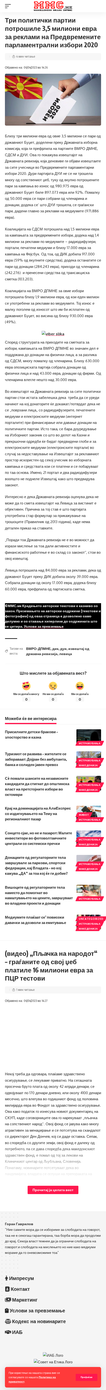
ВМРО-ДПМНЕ (38, 649)
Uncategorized (91, 918)
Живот (84, 814)
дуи (63, 649)
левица (65, 654)
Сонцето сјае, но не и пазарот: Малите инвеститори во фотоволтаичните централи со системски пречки (38, 838)
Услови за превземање (44, 626)
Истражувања (90, 743)
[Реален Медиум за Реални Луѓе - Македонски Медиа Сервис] (53, 6)
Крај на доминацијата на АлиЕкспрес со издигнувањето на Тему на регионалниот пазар (38, 813)
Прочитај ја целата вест (53, 1190)
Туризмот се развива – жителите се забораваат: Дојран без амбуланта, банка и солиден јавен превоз (36, 759)
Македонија (88, 765)
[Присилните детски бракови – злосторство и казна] (88, 736)
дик (55, 649)
